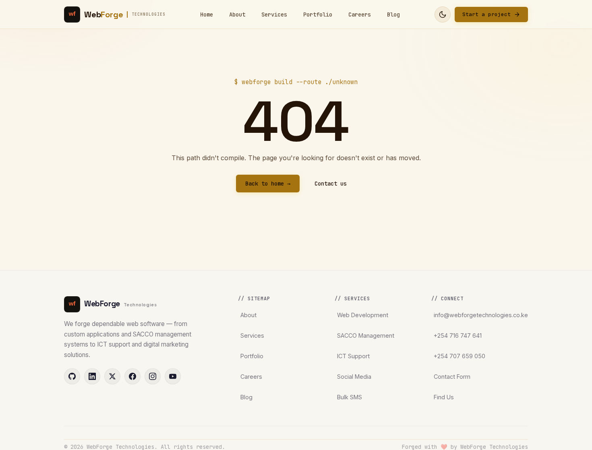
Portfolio (317, 14)
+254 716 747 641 (458, 335)
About (237, 14)
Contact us (331, 183)
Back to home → (267, 183)
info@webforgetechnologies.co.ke (481, 315)
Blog (393, 14)
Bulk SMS (349, 397)
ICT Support (353, 356)
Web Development (362, 315)
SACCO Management (365, 335)
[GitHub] (72, 376)
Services (274, 14)
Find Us (444, 397)
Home (206, 14)
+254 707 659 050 (459, 356)
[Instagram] (153, 376)
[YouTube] (173, 376)
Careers (359, 14)
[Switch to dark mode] (443, 14)
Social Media (354, 376)
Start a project (486, 14)
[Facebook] (132, 376)
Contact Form (452, 376)
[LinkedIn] (92, 376)
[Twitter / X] (112, 376)
